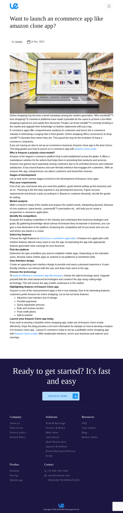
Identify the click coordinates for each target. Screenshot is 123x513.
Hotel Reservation (56, 441)
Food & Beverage (56, 423)
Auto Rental (52, 437)
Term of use (16, 427)
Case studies (89, 427)
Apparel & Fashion (56, 446)
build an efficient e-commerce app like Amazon (37, 275)
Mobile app (16, 480)
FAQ (84, 423)
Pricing (14, 475)
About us (15, 423)
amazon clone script (85, 149)
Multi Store (52, 432)
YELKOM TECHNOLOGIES (63, 480)
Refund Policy (18, 437)
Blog (84, 432)
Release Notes (90, 437)
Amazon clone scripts (26, 333)
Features (14, 470)
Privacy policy (18, 432)
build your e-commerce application (58, 238)
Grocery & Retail (55, 427)
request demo (57, 396)
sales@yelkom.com (58, 475)
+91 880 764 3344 (57, 470)
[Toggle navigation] (109, 6)
